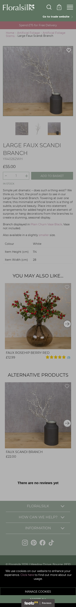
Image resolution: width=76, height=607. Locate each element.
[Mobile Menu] (70, 7)
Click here (27, 575)
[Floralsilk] (18, 7)
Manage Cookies (38, 591)
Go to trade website (57, 16)
